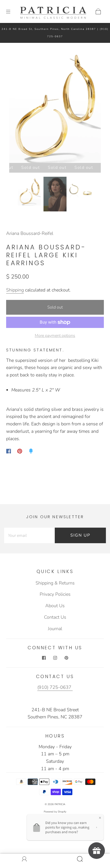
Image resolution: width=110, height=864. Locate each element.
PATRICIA (59, 804)
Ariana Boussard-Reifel (29, 233)
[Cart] (98, 11)
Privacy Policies (55, 594)
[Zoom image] (55, 107)
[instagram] (55, 657)
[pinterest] (66, 657)
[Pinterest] (19, 451)
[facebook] (43, 657)
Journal (55, 629)
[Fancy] (31, 451)
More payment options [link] (55, 335)
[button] (18, 107)
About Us (55, 606)
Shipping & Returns (55, 583)
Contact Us (55, 617)
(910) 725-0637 (55, 687)
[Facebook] (8, 451)
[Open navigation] (11, 11)
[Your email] (29, 535)
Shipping (15, 290)
